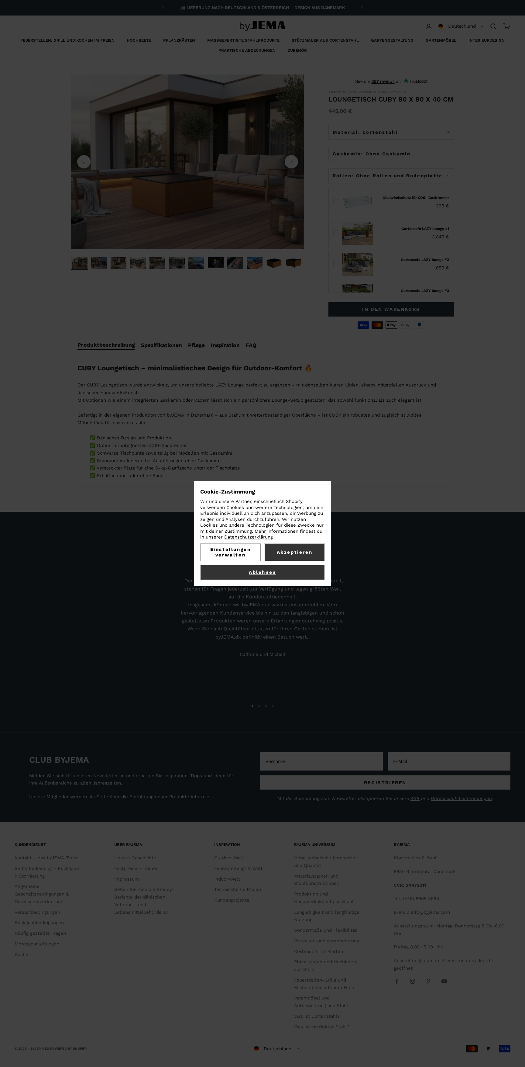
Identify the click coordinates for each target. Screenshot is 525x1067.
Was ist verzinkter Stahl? (321, 1027)
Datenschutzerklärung (248, 537)
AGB (415, 798)
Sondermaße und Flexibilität (325, 930)
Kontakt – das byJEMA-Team (46, 858)
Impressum (126, 879)
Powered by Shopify (68, 1049)
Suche (21, 954)
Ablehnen (262, 572)
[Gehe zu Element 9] (235, 263)
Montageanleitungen (37, 944)
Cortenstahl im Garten (318, 951)
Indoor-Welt (227, 879)
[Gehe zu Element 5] (157, 263)
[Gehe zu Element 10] (254, 263)
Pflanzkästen (179, 40)
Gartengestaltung (392, 40)
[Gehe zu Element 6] (176, 263)
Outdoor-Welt (229, 858)
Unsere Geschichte (135, 858)
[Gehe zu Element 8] (215, 262)
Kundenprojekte (231, 900)
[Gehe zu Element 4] (137, 263)
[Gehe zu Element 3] (118, 263)
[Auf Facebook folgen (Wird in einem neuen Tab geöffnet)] (397, 981)
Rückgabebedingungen (39, 922)
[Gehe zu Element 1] (79, 263)
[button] (461, 26)
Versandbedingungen (37, 912)
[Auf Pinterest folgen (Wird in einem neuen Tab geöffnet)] (428, 981)
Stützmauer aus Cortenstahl (325, 40)
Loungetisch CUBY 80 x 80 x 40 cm (378, 92)
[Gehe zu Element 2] (99, 263)
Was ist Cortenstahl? (317, 1016)
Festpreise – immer (136, 868)
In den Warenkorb (391, 309)
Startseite (337, 92)
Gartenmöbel (441, 40)
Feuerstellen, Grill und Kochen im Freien (67, 40)
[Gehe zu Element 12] (293, 263)
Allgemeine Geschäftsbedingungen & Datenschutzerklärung (42, 894)
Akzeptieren (295, 552)
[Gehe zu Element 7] (196, 263)
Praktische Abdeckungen (247, 50)
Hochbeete (139, 40)
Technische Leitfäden (237, 889)
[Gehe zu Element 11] (274, 263)
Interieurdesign (486, 40)
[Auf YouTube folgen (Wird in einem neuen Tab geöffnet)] (444, 981)
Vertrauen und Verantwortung (326, 941)
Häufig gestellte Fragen (40, 933)
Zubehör (297, 50)
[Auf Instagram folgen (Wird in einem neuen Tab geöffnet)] (413, 981)
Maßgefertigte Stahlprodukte (243, 40)
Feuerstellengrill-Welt (238, 868)
